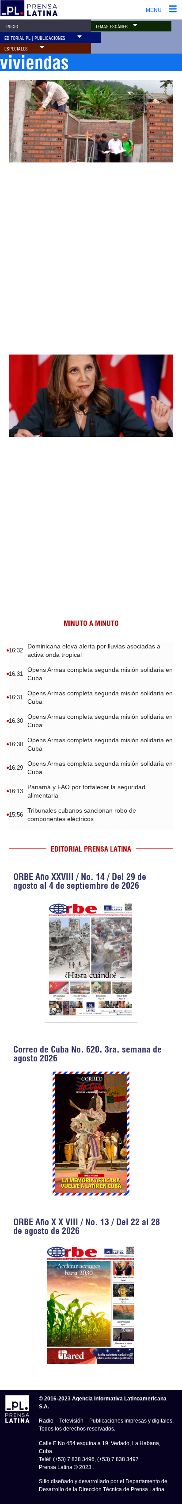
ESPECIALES (16, 49)
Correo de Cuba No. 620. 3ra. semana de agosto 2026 (87, 1054)
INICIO (12, 27)
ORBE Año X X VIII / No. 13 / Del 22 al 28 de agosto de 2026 (86, 1226)
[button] (135, 24)
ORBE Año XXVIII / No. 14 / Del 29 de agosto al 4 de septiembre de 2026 (79, 881)
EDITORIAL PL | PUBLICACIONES (34, 38)
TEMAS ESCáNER (111, 27)
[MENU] (172, 9)
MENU (154, 10)
